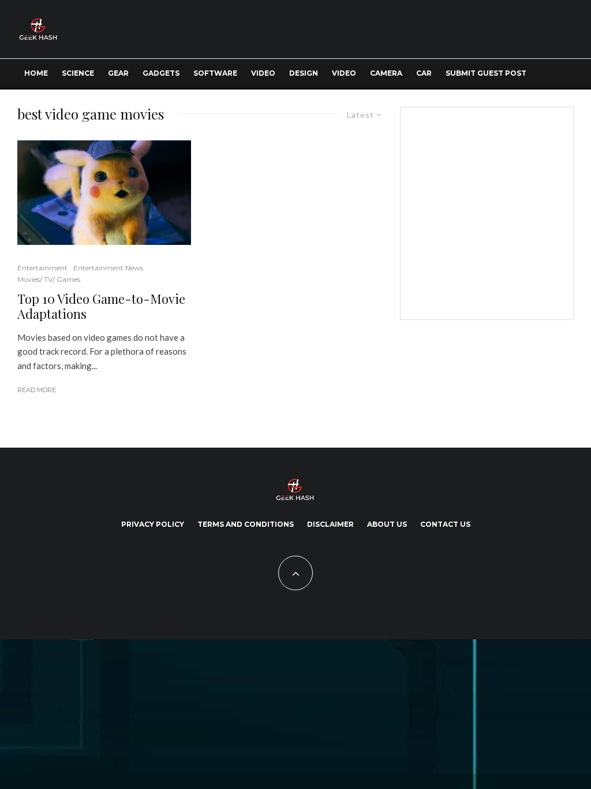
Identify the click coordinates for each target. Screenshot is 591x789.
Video (263, 73)
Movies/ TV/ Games (48, 279)
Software (215, 73)
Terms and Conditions (245, 524)
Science (78, 73)
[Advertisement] (504, 211)
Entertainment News (108, 267)
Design (303, 73)
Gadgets (161, 73)
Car (424, 73)
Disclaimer (330, 524)
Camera (386, 73)
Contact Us (445, 524)
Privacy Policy (152, 524)
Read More (36, 390)
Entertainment (42, 267)
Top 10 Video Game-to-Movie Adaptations (101, 306)
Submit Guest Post (486, 73)
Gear (118, 73)
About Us (387, 524)
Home (36, 73)
